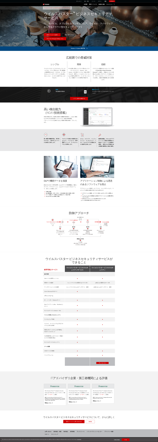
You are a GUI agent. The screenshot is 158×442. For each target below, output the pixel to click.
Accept (125, 439)
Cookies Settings (117, 439)
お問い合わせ (48, 431)
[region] (79, 440)
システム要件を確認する (79, 98)
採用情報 (72, 431)
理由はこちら (48, 403)
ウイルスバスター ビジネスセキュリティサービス (56, 7)
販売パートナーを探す (52, 34)
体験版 (90, 421)
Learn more (79, 439)
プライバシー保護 (108, 431)
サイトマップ (54, 434)
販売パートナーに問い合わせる (74, 421)
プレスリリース (109, 4)
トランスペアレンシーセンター (94, 431)
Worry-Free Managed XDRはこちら (55, 38)
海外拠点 (66, 431)
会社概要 (85, 4)
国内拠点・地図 (57, 431)
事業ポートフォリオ (93, 4)
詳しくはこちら (102, 362)
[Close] (156, 439)
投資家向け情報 (102, 4)
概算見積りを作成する (70, 34)
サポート (47, 434)
